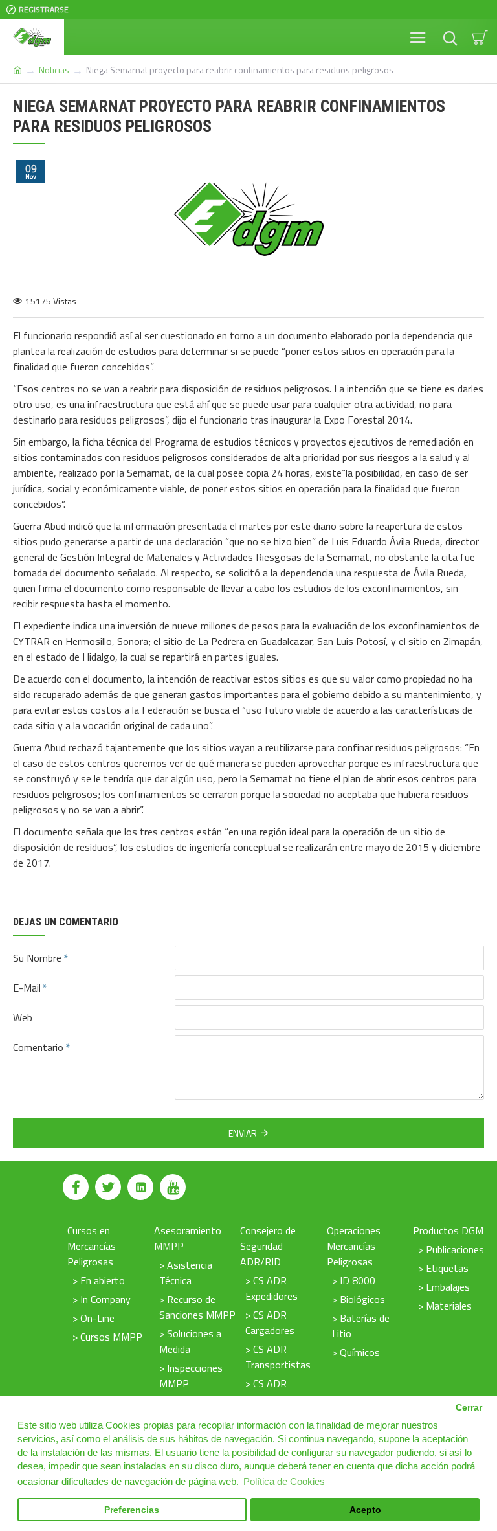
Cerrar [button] (469, 1407)
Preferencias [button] (131, 1510)
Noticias (54, 69)
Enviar (242, 1133)
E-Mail (27, 987)
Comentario (38, 1047)
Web (22, 1017)
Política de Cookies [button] (284, 1481)
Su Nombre (37, 958)
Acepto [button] (365, 1510)
